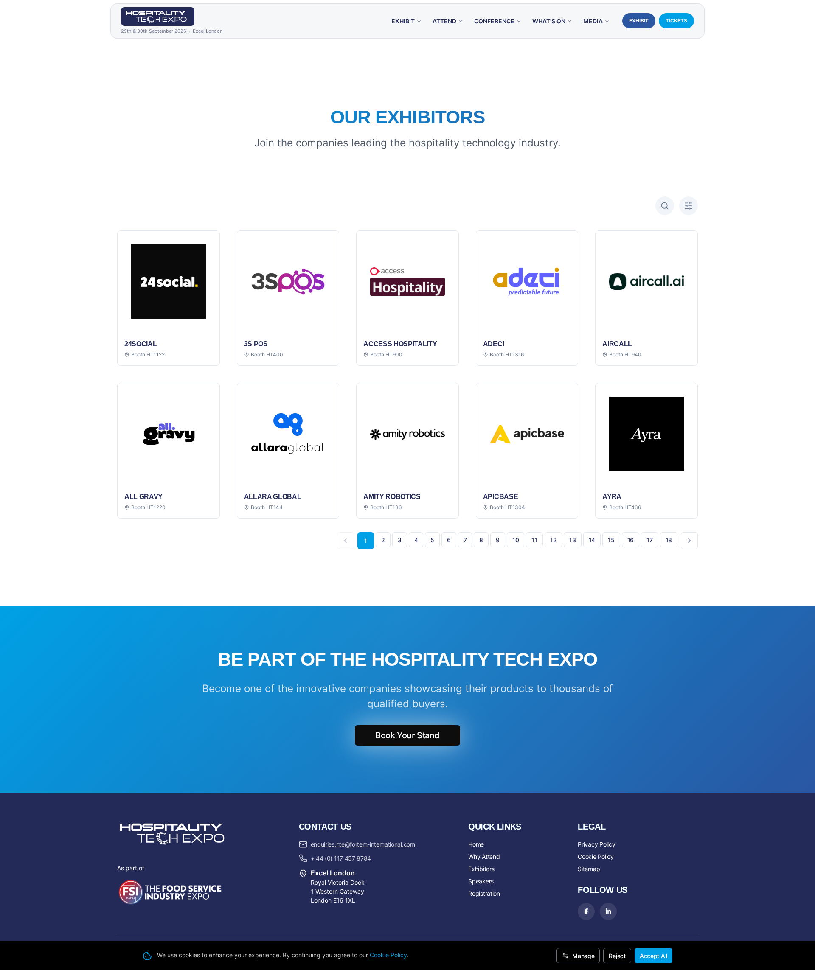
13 (572, 540)
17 (649, 540)
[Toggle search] (664, 205)
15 (611, 540)
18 (669, 540)
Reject (617, 955)
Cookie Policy (388, 955)
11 (534, 540)
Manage (583, 955)
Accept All (653, 955)
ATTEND (444, 21)
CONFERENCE (494, 21)
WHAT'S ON (548, 21)
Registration (484, 893)
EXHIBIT (403, 21)
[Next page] (689, 540)
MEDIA (593, 21)
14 (592, 540)
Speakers (481, 881)
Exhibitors (481, 868)
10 (515, 540)
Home (476, 844)
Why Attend (484, 856)
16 (630, 540)
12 (553, 540)
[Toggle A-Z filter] (688, 205)
